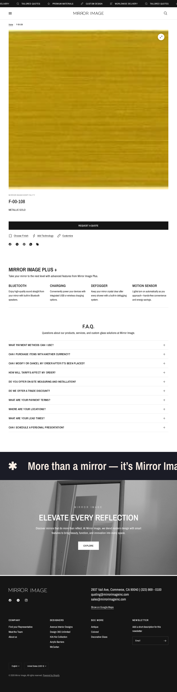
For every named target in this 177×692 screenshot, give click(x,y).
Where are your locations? (27, 409)
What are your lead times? (27, 418)
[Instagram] (28, 600)
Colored (95, 632)
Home (11, 24)
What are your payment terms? (29, 400)
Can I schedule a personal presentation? (36, 427)
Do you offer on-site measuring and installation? (42, 381)
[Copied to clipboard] (38, 244)
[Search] (165, 13)
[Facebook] (11, 244)
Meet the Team (16, 632)
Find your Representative (20, 627)
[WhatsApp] (31, 244)
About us (13, 637)
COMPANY (14, 620)
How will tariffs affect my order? (32, 372)
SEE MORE (97, 620)
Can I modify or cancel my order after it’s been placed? (47, 363)
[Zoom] (161, 37)
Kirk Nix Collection (58, 637)
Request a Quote (88, 225)
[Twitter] (20, 600)
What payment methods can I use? (31, 345)
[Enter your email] (164, 641)
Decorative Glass (99, 637)
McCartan (54, 647)
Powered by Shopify (51, 675)
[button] (88, 546)
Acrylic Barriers (57, 642)
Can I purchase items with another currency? (39, 354)
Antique (94, 627)
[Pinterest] (25, 244)
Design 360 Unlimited (60, 632)
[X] (18, 244)
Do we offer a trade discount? (29, 391)
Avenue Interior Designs (61, 627)
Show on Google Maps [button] (102, 607)
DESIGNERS (57, 620)
